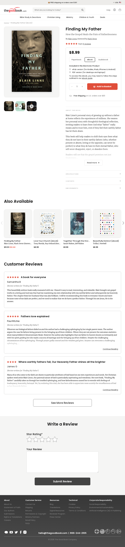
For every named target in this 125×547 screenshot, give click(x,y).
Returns (28, 510)
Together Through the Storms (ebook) (77, 241)
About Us (8, 504)
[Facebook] (20, 532)
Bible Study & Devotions (30, 17)
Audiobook (103, 59)
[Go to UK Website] (97, 530)
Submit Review (62, 481)
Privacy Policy (74, 507)
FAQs (27, 523)
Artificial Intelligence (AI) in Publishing (105, 510)
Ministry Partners (32, 517)
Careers (7, 520)
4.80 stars (71, 44)
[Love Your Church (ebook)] (48, 224)
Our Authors (9, 510)
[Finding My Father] (18, 224)
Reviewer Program (57, 514)
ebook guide (87, 78)
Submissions (9, 514)
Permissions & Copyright (35, 514)
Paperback (76, 59)
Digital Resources (57, 510)
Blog (51, 504)
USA (117, 2)
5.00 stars (13, 277)
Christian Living (53, 17)
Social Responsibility (97, 504)
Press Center (55, 517)
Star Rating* (34, 434)
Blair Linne (72, 39)
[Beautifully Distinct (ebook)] (107, 224)
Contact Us (30, 504)
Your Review (34, 449)
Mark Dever (92, 39)
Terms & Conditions (77, 510)
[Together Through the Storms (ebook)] (77, 224)
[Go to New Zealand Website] (113, 530)
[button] (2, 229)
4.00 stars (12, 362)
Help (108, 10)
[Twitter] (16, 532)
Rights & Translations (13, 517)
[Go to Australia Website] (108, 530)
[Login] (114, 10)
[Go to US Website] (102, 530)
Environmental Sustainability (101, 507)
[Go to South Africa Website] (118, 530)
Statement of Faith (12, 507)
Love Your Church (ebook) (46, 241)
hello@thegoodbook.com (52, 533)
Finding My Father (12, 241)
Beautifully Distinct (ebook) (106, 241)
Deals (102, 17)
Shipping (29, 507)
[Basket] (120, 10)
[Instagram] (25, 532)
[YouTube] (11, 532)
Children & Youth (86, 17)
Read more (92, 162)
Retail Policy (30, 520)
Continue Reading (110, 349)
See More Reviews (62, 403)
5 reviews (87, 44)
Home (6, 23)
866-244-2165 (78, 533)
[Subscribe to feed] (6, 532)
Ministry (69, 17)
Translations (55, 507)
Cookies (72, 504)
